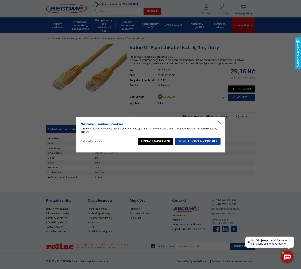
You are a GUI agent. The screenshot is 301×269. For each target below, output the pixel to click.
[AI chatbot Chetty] (287, 256)
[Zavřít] (290, 240)
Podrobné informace (91, 141)
